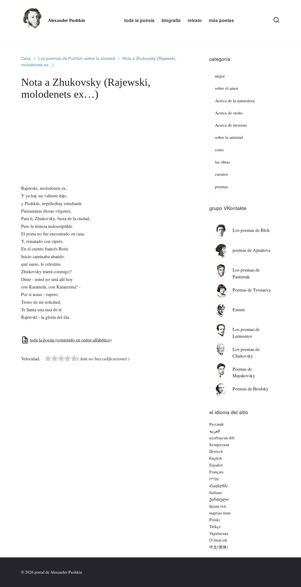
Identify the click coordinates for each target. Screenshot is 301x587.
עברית (214, 478)
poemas (221, 186)
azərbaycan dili (221, 437)
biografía (171, 20)
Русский (216, 424)
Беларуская (219, 444)
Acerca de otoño (229, 113)
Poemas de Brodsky (251, 389)
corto (219, 149)
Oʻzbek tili (218, 540)
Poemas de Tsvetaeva (251, 290)
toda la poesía (139, 20)
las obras (222, 162)
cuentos (221, 174)
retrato (195, 20)
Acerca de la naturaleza (235, 100)
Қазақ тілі (217, 506)
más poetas (221, 20)
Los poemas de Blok (251, 230)
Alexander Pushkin (66, 20)
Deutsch (216, 451)
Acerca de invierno (231, 125)
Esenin (239, 309)
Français (216, 471)
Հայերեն (218, 485)
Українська (218, 533)
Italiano (215, 492)
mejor (220, 76)
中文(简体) (218, 547)
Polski (214, 519)
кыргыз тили (219, 513)
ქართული (219, 499)
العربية (214, 431)
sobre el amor (226, 88)
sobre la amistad (229, 137)
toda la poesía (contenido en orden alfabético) (70, 340)
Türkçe (215, 526)
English (215, 458)
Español (216, 465)
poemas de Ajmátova (251, 250)
